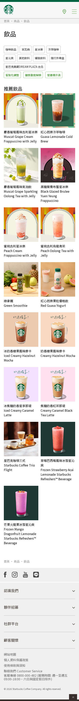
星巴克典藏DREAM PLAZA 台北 (24, 67)
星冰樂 (39, 49)
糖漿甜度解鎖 (33, 75)
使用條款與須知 (14, 665)
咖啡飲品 (11, 49)
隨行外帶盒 (57, 58)
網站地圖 (10, 654)
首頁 (7, 21)
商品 (17, 21)
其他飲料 (24, 58)
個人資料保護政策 (16, 660)
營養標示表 (54, 75)
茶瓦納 (26, 49)
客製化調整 (12, 75)
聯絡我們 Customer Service (23, 671)
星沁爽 (10, 58)
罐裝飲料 (40, 58)
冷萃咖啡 (53, 49)
